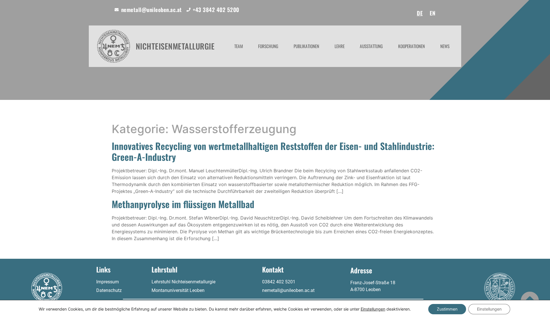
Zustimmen (447, 309)
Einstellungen (373, 309)
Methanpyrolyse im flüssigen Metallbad (183, 204)
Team (238, 46)
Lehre (340, 46)
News (444, 46)
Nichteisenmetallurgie (175, 46)
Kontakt (273, 269)
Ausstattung (371, 46)
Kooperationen (411, 46)
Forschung (268, 46)
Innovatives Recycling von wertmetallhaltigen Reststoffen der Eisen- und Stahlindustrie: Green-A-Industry (273, 151)
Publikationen (306, 46)
